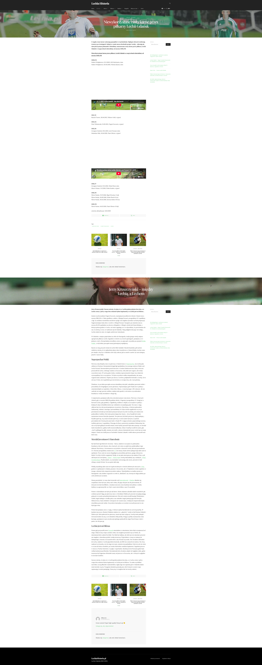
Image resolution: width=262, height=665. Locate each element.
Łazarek (110, 530)
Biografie (126, 8)
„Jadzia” (109, 457)
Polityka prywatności (155, 658)
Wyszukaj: (152, 309)
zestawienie (133, 17)
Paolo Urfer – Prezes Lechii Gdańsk (158, 70)
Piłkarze (112, 8)
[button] (117, 255)
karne (112, 226)
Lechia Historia (100, 3)
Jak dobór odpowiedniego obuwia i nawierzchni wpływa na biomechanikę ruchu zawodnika (160, 81)
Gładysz (131, 480)
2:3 (115, 450)
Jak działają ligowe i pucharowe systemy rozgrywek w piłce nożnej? (99, 251)
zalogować (105, 267)
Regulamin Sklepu (166, 658)
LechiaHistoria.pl (98, 658)
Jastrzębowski (124, 480)
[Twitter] (167, 8)
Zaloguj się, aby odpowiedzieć (105, 626)
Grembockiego (95, 460)
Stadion (119, 8)
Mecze (105, 8)
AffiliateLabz (104, 618)
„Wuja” (144, 457)
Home (92, 8)
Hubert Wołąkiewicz (105, 226)
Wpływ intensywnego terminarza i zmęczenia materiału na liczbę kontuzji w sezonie (137, 252)
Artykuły (98, 8)
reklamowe (140, 248)
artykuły (128, 17)
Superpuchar (130, 364)
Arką (142, 466)
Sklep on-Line (134, 8)
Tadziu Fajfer (116, 457)
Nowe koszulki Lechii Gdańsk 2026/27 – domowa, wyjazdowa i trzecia (119, 252)
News (142, 8)
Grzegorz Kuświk (95, 226)
